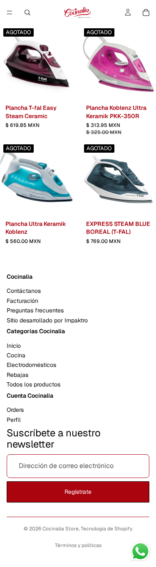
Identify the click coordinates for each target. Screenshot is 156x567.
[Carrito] (146, 12)
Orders (15, 409)
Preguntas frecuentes (35, 310)
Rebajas (17, 375)
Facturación (22, 301)
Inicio (14, 345)
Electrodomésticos (31, 365)
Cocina (16, 355)
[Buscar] (27, 12)
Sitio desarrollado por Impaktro (47, 320)
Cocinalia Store (60, 528)
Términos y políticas (78, 545)
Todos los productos (33, 384)
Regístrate (78, 491)
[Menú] (9, 12)
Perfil (14, 419)
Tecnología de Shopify (106, 528)
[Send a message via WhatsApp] (140, 551)
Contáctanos (24, 291)
